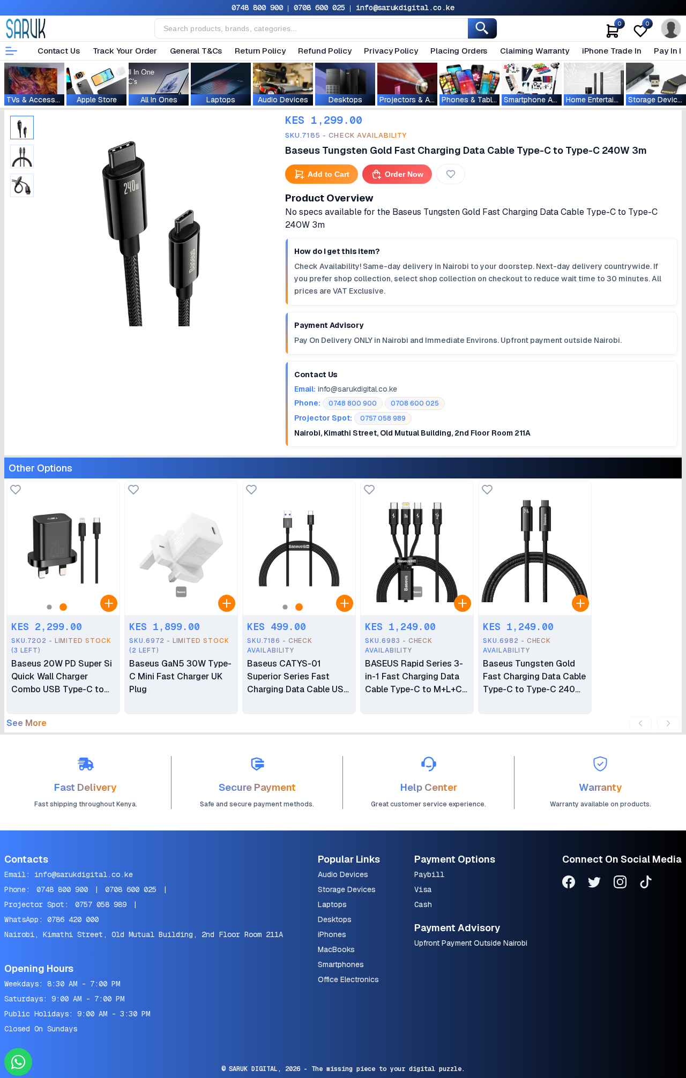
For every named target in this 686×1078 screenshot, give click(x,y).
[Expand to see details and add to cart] (108, 603)
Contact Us (59, 51)
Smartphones (341, 964)
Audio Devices (343, 874)
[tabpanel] (151, 219)
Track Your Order (125, 51)
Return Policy (260, 51)
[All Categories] (11, 51)
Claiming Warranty (534, 51)
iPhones (332, 934)
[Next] (668, 723)
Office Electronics (348, 979)
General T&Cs (196, 51)
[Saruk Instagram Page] (620, 883)
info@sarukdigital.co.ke (405, 7)
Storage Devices (347, 889)
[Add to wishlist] (15, 490)
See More (26, 723)
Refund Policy (324, 51)
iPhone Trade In (612, 51)
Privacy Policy (390, 51)
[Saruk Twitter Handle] (594, 883)
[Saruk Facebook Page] (568, 883)
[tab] (22, 127)
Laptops (332, 904)
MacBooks (336, 949)
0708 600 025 (319, 7)
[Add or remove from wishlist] (450, 174)
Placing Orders (458, 51)
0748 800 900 (257, 7)
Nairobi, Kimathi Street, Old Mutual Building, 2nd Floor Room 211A (143, 934)
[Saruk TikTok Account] (645, 883)
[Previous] (640, 723)
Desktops (335, 919)
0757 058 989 (100, 904)
